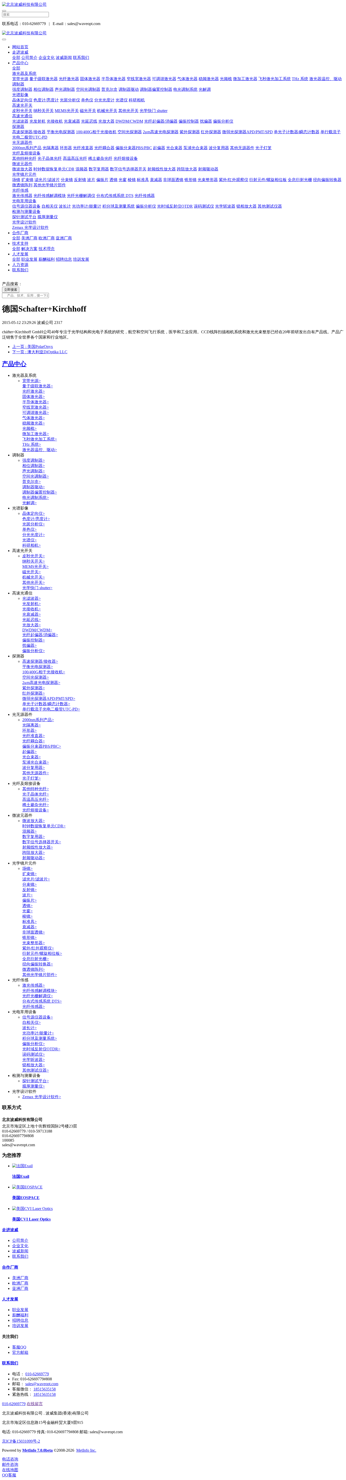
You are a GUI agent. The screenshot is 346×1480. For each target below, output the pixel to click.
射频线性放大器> (37, 847)
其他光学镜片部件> (39, 975)
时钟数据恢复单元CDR (53, 169)
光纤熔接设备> (35, 810)
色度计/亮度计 (46, 100)
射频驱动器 (208, 169)
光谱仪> (29, 540)
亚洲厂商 (64, 238)
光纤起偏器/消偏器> (40, 635)
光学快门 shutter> (37, 588)
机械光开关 (107, 110)
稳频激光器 (209, 79)
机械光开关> (33, 577)
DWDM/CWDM (129, 121)
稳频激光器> (33, 423)
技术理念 (47, 249)
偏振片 (102, 180)
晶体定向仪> (33, 513)
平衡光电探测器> (37, 667)
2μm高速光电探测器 (161, 132)
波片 (91, 180)
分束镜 (67, 180)
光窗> (27, 911)
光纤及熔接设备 (26, 153)
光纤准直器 (83, 148)
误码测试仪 (204, 206)
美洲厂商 (29, 238)
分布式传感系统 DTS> (42, 1001)
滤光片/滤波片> (36, 879)
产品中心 (20, 63)
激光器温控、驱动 (325, 79)
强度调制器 (22, 89)
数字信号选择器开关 (128, 169)
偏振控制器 (189, 121)
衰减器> (29, 927)
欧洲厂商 (47, 238)
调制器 (18, 84)
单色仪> (29, 529)
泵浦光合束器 (195, 148)
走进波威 (20, 52)
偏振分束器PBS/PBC (134, 148)
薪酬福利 (47, 259)
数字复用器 (99, 169)
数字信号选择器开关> (41, 842)
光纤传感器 (144, 195)
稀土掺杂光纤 (100, 158)
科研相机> (31, 545)
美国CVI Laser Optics (31, 1219)
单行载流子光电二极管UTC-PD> (51, 709)
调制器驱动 (129, 89)
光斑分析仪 (70, 100)
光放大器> (31, 625)
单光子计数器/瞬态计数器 (296, 132)
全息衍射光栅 (300, 180)
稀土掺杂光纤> (35, 805)
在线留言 (35, 1404)
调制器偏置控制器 (156, 89)
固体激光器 (90, 79)
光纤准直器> (33, 736)
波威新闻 (64, 57)
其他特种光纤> (35, 789)
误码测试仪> (33, 1054)
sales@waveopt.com (41, 1384)
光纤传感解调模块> (39, 990)
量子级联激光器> (37, 386)
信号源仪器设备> (37, 1017)
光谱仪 (122, 100)
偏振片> (29, 900)
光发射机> (31, 604)
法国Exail (20, 1176)
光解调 (205, 89)
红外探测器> (33, 693)
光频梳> (29, 428)
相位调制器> (33, 465)
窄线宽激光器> (35, 407)
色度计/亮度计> (36, 519)
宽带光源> (31, 381)
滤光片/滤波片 (47, 180)
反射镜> (29, 890)
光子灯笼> (31, 778)
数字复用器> (33, 836)
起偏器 (159, 148)
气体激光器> (33, 418)
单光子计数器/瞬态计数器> (46, 704)
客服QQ (19, 1347)
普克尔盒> (31, 481)
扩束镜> (29, 874)
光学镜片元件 (24, 174)
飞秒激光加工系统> (39, 439)
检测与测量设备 (26, 211)
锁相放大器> (33, 1065)
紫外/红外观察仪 (233, 180)
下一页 (39, 352)
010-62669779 (37, 1374)
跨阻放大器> (33, 852)
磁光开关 (88, 110)
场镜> (27, 868)
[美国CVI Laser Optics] (32, 1208)
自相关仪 (50, 206)
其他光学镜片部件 (49, 185)
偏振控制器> (33, 640)
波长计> (29, 1028)
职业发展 (29, 259)
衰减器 (156, 180)
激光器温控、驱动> (39, 450)
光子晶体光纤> (35, 794)
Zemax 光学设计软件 (30, 227)
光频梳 (226, 79)
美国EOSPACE (26, 1198)
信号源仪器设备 (26, 206)
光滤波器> (31, 598)
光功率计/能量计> (38, 1033)
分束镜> (29, 884)
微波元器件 (22, 164)
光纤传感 (20, 190)
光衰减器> (31, 614)
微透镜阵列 (22, 185)
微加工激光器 (245, 79)
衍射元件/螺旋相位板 (268, 180)
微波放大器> (33, 821)
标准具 (143, 180)
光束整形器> (33, 943)
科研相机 (137, 100)
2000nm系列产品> (38, 720)
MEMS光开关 (67, 110)
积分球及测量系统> (39, 1038)
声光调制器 (65, 89)
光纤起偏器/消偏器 (161, 121)
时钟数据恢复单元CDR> (44, 826)
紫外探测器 (190, 132)
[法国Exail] (22, 1166)
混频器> (29, 831)
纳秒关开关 (43, 110)
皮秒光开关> (33, 556)
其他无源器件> (35, 773)
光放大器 (106, 121)
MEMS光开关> (35, 566)
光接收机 (55, 121)
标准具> (29, 921)
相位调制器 (43, 89)
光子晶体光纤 (49, 158)
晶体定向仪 (22, 100)
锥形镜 (190, 180)
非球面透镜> (33, 932)
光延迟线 (89, 121)
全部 (16, 57)
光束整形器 (208, 180)
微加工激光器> (35, 434)
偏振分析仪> (33, 651)
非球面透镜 (173, 180)
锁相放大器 (246, 206)
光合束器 (174, 148)
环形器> (29, 730)
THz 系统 (300, 79)
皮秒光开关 (22, 110)
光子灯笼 (263, 148)
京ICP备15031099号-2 (21, 1441)
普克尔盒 (109, 89)
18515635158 (44, 1389)
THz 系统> (31, 444)
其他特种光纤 (24, 158)
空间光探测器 (130, 132)
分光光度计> (33, 535)
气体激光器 (187, 79)
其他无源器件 (242, 148)
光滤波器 (20, 121)
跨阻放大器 (187, 169)
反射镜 (80, 180)
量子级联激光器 (43, 79)
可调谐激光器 (164, 79)
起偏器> (29, 751)
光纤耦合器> (33, 741)
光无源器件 (22, 142)
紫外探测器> (33, 688)
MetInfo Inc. (86, 1450)
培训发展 (81, 259)
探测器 (18, 126)
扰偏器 (206, 121)
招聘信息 (64, 259)
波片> (27, 895)
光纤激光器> (33, 391)
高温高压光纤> (35, 799)
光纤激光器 (69, 79)
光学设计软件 (24, 222)
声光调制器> (33, 471)
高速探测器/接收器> (40, 661)
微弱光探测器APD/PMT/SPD (247, 132)
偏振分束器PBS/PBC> (41, 746)
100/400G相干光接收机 (96, 132)
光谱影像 (20, 95)
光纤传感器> (33, 1006)
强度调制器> (33, 460)
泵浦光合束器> (35, 762)
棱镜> (27, 916)
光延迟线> (31, 619)
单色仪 (87, 100)
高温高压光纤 (75, 158)
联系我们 (81, 57)
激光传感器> (33, 985)
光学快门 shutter (153, 110)
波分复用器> (33, 767)
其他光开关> (33, 582)
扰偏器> (29, 645)
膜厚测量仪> (33, 1086)
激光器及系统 (24, 73)
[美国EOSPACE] (27, 1187)
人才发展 (20, 254)
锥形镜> (29, 937)
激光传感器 (22, 195)
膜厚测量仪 (47, 217)
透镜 (113, 180)
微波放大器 (22, 169)
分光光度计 (104, 100)
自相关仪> (31, 1022)
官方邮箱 (20, 1352)
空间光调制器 (88, 89)
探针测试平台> (35, 1081)
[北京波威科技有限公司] (173, 4)
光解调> (29, 503)
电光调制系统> (35, 497)
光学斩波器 (225, 206)
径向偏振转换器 (327, 180)
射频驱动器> (33, 858)
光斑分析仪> (33, 524)
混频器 (81, 169)
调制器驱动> (33, 487)
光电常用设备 (24, 201)
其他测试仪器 (270, 206)
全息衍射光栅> (35, 959)
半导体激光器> (35, 402)
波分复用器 (219, 148)
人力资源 (20, 264)
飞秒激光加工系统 (274, 79)
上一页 (32, 346)
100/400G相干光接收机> (43, 672)
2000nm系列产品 (27, 148)
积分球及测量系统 (118, 206)
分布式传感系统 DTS (114, 195)
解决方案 (29, 249)
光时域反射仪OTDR (175, 206)
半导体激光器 (113, 79)
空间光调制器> (35, 476)
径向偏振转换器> (37, 964)
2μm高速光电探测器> (41, 682)
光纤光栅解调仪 (81, 195)
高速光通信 (22, 116)
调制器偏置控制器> (39, 492)
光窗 (123, 180)
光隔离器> (31, 725)
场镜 (16, 180)
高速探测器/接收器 (29, 132)
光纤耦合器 (104, 148)
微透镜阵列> (33, 969)
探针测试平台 (24, 217)
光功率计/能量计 (86, 206)
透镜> (27, 905)
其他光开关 (128, 110)
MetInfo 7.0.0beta (37, 1450)
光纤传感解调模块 (49, 195)
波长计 (65, 206)
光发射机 (37, 121)
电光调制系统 (185, 89)
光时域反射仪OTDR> (41, 1049)
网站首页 (20, 47)
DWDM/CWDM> (37, 630)
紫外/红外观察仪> (38, 948)
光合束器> (31, 757)
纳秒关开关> (33, 561)
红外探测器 (211, 132)
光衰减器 (72, 121)
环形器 (66, 148)
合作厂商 (20, 233)
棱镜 (132, 180)
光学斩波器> (33, 1059)
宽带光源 (20, 79)
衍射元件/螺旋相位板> (42, 953)
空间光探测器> (35, 677)
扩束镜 (27, 180)
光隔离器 (51, 148)
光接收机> (31, 609)
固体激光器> (33, 396)
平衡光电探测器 (61, 132)
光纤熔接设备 (125, 158)
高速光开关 (22, 105)
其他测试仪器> (35, 1070)
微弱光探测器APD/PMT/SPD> (48, 698)
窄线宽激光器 (139, 79)
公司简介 (29, 57)
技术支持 (20, 243)
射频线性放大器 (161, 169)
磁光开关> (31, 572)
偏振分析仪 (223, 121)
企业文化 (47, 57)
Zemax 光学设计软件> (41, 1097)
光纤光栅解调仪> (37, 996)
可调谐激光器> (35, 412)
